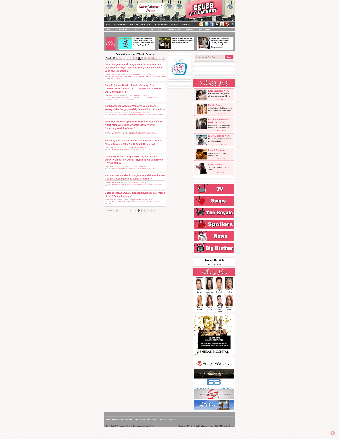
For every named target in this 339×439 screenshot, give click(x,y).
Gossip (114, 76)
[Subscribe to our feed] (222, 24)
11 (153, 58)
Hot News (174, 24)
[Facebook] (211, 24)
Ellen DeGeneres (119, 134)
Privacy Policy (152, 419)
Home (108, 24)
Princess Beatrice (139, 76)
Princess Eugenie (153, 76)
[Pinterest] (227, 24)
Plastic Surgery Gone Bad (136, 201)
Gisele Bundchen (118, 168)
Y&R (131, 24)
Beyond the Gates (161, 24)
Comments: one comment (138, 147)
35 (163, 58)
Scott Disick (147, 149)
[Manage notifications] (333, 433)
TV (115, 203)
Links (136, 419)
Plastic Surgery (124, 76)
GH (137, 24)
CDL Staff (110, 166)
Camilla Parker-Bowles (121, 97)
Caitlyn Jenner (118, 115)
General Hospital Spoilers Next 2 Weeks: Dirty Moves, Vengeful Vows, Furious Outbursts (182, 41)
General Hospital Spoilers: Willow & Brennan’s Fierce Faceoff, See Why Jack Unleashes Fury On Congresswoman (220, 43)
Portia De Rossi (151, 134)
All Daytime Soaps (120, 24)
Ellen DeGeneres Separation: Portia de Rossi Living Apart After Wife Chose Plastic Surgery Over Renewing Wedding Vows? (134, 125)
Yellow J (110, 147)
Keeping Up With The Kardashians (130, 184)
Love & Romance (217, 150)
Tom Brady (151, 168)
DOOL (149, 24)
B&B (143, 24)
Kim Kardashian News (219, 136)
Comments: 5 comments (141, 95)
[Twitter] (206, 24)
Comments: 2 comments (137, 166)
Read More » (221, 99)
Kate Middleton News (218, 91)
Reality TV (149, 115)
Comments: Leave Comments (143, 74)
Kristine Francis (113, 200)
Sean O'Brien (112, 95)
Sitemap (172, 419)
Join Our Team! (186, 24)
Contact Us (163, 419)
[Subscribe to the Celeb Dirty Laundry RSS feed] (201, 24)
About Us (115, 419)
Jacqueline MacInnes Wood (209, 292)
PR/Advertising (126, 419)
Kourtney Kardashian (120, 149)
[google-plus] (217, 24)
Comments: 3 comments (142, 113)
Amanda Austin (112, 74)
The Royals (117, 78)
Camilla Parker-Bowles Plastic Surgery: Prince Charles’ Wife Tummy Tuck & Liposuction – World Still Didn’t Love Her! (133, 88)
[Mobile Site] (232, 24)
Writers (142, 419)
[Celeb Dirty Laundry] (169, 10)
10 (149, 58)
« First (119, 58)
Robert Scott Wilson (219, 309)
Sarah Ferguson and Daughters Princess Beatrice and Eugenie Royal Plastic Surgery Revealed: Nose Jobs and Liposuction (133, 67)
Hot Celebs (141, 97)
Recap (157, 201)
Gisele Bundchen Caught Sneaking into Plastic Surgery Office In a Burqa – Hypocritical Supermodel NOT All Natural (134, 159)
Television (158, 115)
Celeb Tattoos (215, 164)
